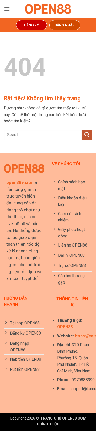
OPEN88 (65, 326)
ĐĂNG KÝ (31, 25)
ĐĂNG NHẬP (65, 25)
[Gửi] (87, 135)
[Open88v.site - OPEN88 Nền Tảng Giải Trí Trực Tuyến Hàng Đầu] (48, 9)
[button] (7, 9)
